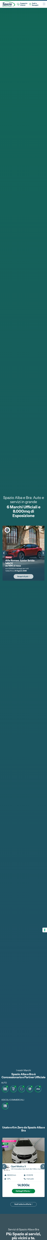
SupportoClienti (23, 4)
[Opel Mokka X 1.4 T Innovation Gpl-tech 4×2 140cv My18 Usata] (23, 1150)
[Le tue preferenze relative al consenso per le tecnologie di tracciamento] (44, 930)
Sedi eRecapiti (35, 4)
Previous (4, 553)
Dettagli (23, 1191)
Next (43, 553)
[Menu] (44, 4)
